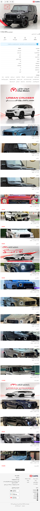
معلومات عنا (36, 484)
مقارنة (28, 480)
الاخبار (28, 482)
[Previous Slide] (1, 16)
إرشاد (36, 480)
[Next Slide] (38, 16)
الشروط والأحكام (18, 506)
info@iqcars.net (15, 479)
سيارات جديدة (35, 478)
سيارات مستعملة (28, 478)
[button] (1, 2)
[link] (14, 490)
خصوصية (23, 506)
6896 (17, 478)
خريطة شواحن (35, 482)
